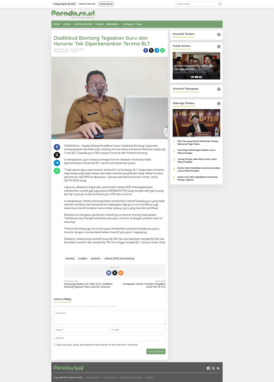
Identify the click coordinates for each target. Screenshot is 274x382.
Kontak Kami (110, 377)
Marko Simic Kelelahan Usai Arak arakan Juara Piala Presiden (198, 169)
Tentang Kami (93, 377)
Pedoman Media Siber (131, 377)
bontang (70, 258)
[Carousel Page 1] (192, 77)
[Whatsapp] (162, 50)
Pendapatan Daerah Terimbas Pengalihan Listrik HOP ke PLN (144, 284)
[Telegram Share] (156, 50)
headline (82, 258)
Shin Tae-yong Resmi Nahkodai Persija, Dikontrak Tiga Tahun (198, 142)
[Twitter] (114, 272)
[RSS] (120, 272)
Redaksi (150, 377)
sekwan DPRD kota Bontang (119, 258)
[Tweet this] (151, 50)
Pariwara (66, 51)
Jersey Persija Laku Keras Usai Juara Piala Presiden (197, 160)
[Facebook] (108, 272)
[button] (220, 4)
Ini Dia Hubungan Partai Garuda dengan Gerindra (194, 67)
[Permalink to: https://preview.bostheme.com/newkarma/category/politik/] (219, 46)
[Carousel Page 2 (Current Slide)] (196, 77)
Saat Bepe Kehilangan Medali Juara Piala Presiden (196, 151)
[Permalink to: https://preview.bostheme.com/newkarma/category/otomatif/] (219, 34)
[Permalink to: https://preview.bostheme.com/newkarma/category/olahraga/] (219, 103)
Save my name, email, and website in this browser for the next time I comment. (97, 344)
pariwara (95, 258)
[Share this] (145, 50)
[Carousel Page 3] (200, 77)
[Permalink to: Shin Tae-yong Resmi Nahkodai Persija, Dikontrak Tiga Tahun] (196, 123)
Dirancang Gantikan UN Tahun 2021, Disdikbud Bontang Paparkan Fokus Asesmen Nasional (88, 284)
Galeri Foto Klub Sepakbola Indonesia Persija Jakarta (197, 178)
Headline (57, 51)
